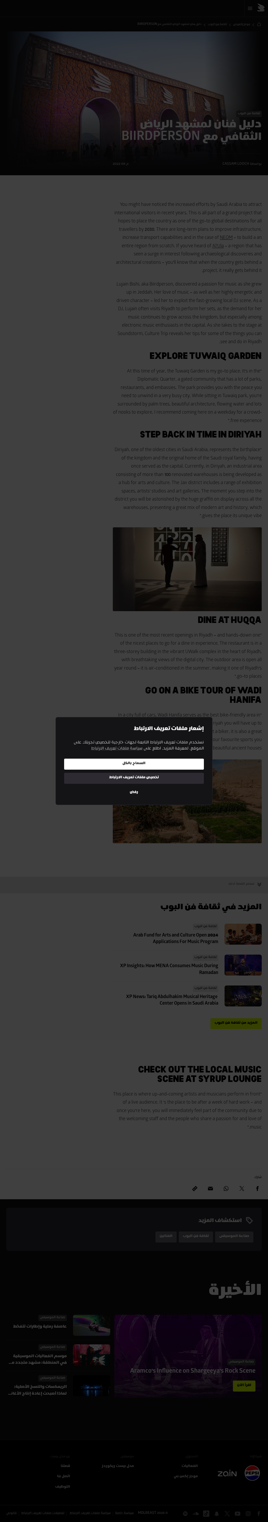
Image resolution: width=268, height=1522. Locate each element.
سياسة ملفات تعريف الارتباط (117, 749)
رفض (134, 792)
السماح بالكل (134, 764)
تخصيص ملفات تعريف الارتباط (134, 778)
